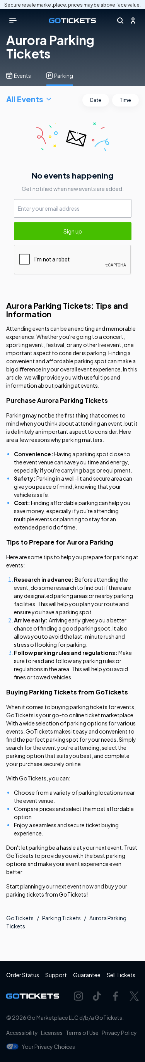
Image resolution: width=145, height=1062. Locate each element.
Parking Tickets (61, 917)
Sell (121, 974)
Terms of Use (82, 1032)
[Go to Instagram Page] (78, 996)
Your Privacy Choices (48, 1046)
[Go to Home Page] (72, 20)
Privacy (119, 1032)
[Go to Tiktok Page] (97, 996)
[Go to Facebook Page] (115, 996)
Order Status (22, 974)
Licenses (52, 1032)
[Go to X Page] (134, 996)
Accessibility (22, 1032)
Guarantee (87, 974)
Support (56, 974)
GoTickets (20, 917)
